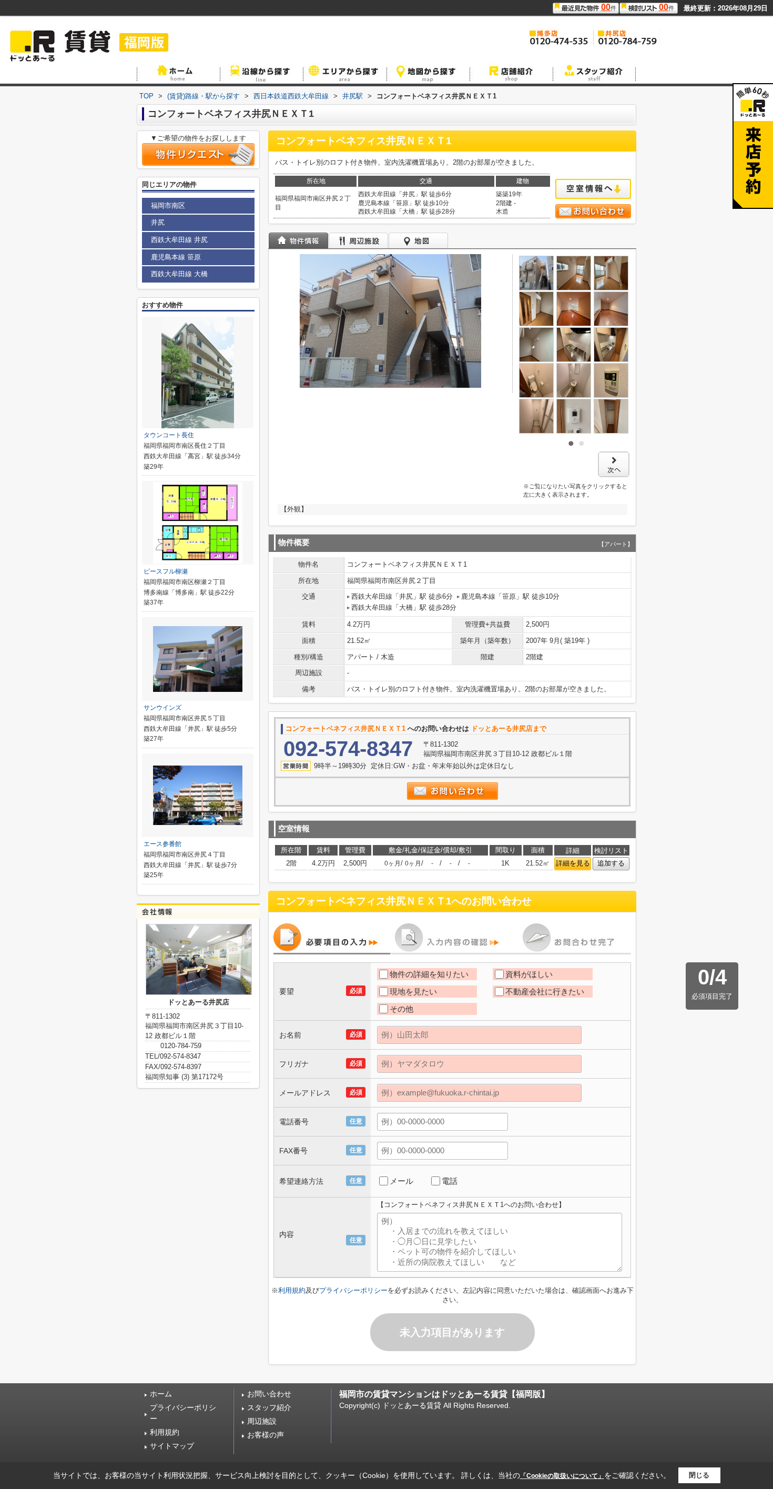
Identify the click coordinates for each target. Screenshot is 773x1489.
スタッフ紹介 (269, 1407)
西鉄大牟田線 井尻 (179, 240)
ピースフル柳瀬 (166, 571)
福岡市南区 (168, 205)
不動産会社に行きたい (544, 991)
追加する (611, 863)
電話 (449, 1180)
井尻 (158, 222)
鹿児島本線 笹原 (176, 257)
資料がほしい (529, 974)
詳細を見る (573, 863)
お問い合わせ (269, 1394)
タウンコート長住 (169, 435)
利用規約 (292, 1290)
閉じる (699, 1475)
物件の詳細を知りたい (429, 974)
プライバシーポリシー (353, 1290)
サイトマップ (172, 1446)
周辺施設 (262, 1421)
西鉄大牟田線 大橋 (179, 274)
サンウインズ (162, 707)
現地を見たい (413, 991)
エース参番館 (162, 844)
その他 (401, 1008)
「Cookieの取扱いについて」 (562, 1476)
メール (401, 1180)
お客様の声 (265, 1435)
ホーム (161, 1394)
